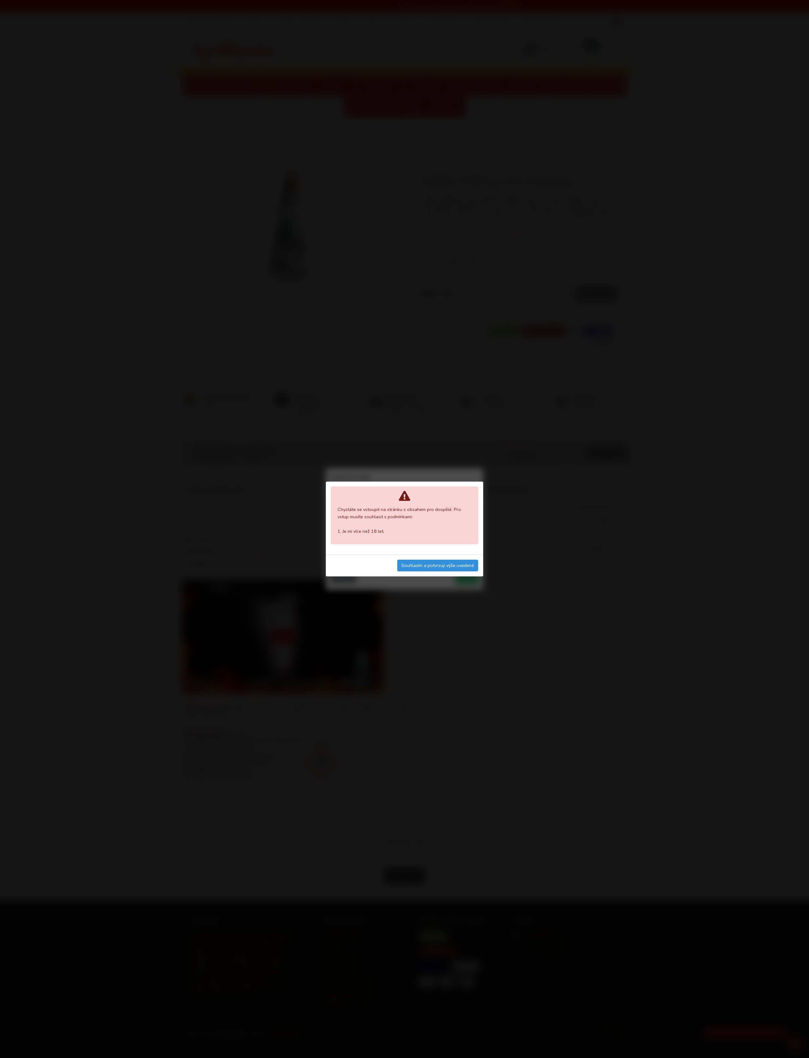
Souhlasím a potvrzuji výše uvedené (437, 565)
